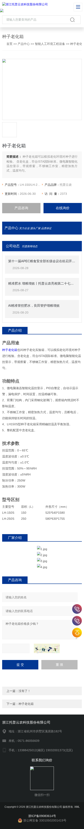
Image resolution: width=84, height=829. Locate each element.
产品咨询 (21, 208)
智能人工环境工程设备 (50, 44)
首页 (9, 44)
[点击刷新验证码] (47, 648)
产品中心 (24, 44)
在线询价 (63, 208)
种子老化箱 (9, 350)
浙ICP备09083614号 (42, 816)
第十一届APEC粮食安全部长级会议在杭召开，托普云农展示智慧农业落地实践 (42, 261)
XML (77, 806)
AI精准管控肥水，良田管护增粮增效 (34, 305)
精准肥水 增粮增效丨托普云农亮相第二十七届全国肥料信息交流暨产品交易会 (42, 283)
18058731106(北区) (77, 621)
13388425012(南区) (77, 609)
